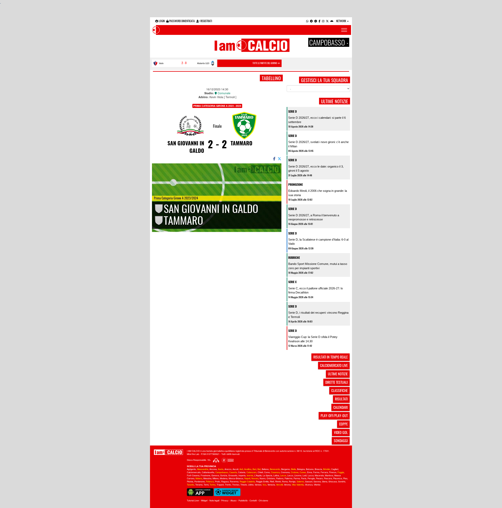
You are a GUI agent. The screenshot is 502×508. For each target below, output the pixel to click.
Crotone (294, 472)
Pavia (303, 478)
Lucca (311, 475)
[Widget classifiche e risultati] (227, 491)
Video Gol (341, 432)
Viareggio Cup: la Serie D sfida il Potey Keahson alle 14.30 (312, 339)
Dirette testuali (336, 382)
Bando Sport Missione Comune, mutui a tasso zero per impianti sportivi (317, 266)
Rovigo (292, 481)
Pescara (328, 478)
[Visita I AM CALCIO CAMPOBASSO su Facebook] (319, 21)
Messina (207, 478)
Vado (161, 63)
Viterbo (317, 484)
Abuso (233, 500)
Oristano (271, 478)
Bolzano (310, 469)
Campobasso (221, 472)
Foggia (340, 472)
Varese (258, 484)
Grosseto (232, 475)
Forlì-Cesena (193, 475)
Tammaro (241, 143)
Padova (279, 478)
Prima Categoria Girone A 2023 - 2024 (217, 106)
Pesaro (319, 478)
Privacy (224, 500)
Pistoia (190, 481)
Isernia (250, 475)
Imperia (242, 475)
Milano (216, 478)
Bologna (301, 469)
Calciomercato (194, 472)
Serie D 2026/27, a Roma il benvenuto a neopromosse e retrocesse (313, 217)
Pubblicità (242, 500)
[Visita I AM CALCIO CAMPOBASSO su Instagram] (323, 21)
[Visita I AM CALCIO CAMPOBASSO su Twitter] (327, 21)
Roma (285, 481)
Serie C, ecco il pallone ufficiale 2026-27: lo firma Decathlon (315, 290)
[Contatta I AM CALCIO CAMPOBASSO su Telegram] (311, 21)
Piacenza (337, 478)
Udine (251, 484)
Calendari (340, 407)
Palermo (288, 478)
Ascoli (235, 469)
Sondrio (341, 481)
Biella (293, 469)
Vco (264, 484)
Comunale (223, 93)
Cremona (285, 472)
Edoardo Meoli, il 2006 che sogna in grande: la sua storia (317, 192)
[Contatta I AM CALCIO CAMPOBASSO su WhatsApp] (307, 21)
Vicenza (309, 484)
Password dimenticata (182, 21)
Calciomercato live (334, 365)
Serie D (292, 111)
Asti (241, 469)
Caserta (233, 472)
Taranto (190, 484)
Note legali (214, 500)
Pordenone (199, 481)
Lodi (304, 475)
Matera (199, 478)
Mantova (329, 475)
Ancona (213, 469)
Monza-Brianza (236, 478)
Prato (217, 481)
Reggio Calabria (247, 481)
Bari (254, 469)
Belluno (265, 469)
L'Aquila (258, 475)
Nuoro (263, 478)
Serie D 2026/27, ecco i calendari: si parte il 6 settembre (317, 119)
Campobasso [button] (327, 42)
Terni (206, 484)
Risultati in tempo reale (330, 356)
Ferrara (324, 472)
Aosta (220, 469)
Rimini (278, 481)
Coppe (343, 424)
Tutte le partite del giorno (265, 63)
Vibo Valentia (298, 484)
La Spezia (267, 475)
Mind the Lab (193, 453)
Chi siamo (263, 500)
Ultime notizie (338, 373)
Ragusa (225, 481)
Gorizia (223, 475)
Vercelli (279, 484)
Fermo (316, 472)
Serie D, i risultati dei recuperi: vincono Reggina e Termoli (318, 314)
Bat (259, 469)
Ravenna (234, 481)
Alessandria (202, 469)
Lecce (283, 475)
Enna (309, 472)
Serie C (292, 282)
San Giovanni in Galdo (185, 147)
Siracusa (332, 481)
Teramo (199, 484)
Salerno (300, 481)
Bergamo (285, 469)
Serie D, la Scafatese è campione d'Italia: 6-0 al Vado (318, 241)
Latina (276, 475)
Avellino (247, 469)
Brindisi (326, 469)
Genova (215, 475)
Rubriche (294, 257)
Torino (213, 484)
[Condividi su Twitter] (280, 158)
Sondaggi (341, 440)
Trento (228, 484)
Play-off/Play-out (334, 415)
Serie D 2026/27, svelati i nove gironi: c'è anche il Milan (318, 144)
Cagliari (334, 469)
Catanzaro (251, 472)
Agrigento (191, 469)
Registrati (206, 21)
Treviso (235, 484)
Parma (297, 478)
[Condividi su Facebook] (274, 158)
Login (161, 21)
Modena (223, 478)
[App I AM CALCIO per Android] (331, 21)
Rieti (272, 481)
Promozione (295, 184)
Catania (241, 472)
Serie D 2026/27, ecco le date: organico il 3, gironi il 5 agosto (316, 168)
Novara (254, 478)
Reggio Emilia (262, 481)
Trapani (220, 484)
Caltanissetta (208, 472)
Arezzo (228, 469)
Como (267, 472)
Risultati (341, 398)
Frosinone (205, 475)
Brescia (318, 469)
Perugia (311, 478)
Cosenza (275, 472)
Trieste (243, 484)
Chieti (260, 472)
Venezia (271, 484)
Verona (287, 484)
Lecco (290, 475)
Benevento (275, 469)
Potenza (210, 481)
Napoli (247, 478)
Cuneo (303, 472)
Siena (324, 481)
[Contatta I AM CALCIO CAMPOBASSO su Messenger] (315, 21)
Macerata (319, 475)
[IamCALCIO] (168, 452)
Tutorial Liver (193, 500)
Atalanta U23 (203, 63)
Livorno (297, 475)
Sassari (308, 481)
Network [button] (341, 21)
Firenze (332, 472)
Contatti (253, 500)
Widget (204, 500)
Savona (317, 481)
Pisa (345, 478)
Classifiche (339, 390)
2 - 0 (184, 63)
